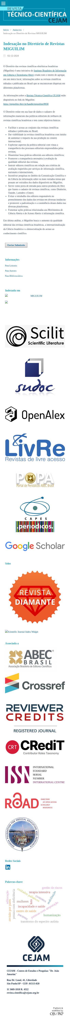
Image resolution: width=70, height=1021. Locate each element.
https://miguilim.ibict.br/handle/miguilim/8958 (25, 104)
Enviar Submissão (16, 245)
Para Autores (10, 270)
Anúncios (17, 30)
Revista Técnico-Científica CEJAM (43, 95)
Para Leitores (11, 265)
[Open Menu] (3, 3)
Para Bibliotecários (14, 276)
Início (6, 30)
